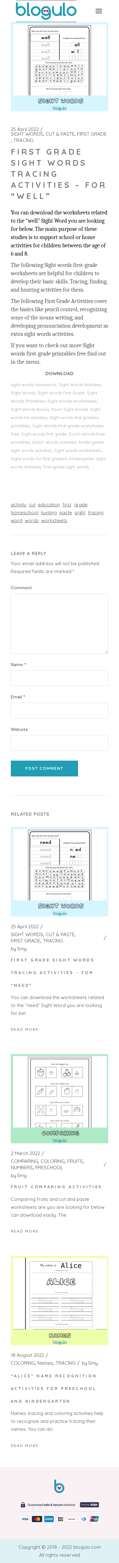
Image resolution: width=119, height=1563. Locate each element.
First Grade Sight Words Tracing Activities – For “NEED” (53, 972)
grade (81, 505)
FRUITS (75, 1161)
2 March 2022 (25, 1153)
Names (45, 1363)
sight (80, 513)
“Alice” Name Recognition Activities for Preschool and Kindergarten (54, 1388)
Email (18, 697)
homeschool (24, 513)
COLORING (53, 1161)
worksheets (54, 520)
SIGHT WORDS (27, 134)
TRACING (23, 140)
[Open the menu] (99, 11)
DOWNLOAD (59, 373)
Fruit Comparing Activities (56, 1186)
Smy (19, 948)
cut (32, 505)
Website (19, 729)
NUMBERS (22, 1167)
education (49, 505)
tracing (95, 513)
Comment (21, 587)
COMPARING (24, 1161)
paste (65, 513)
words (32, 520)
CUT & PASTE (60, 134)
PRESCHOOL (49, 1167)
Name (18, 664)
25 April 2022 (25, 129)
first (67, 505)
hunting (49, 513)
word (16, 520)
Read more (25, 1029)
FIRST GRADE (92, 134)
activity (18, 505)
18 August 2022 (27, 1355)
